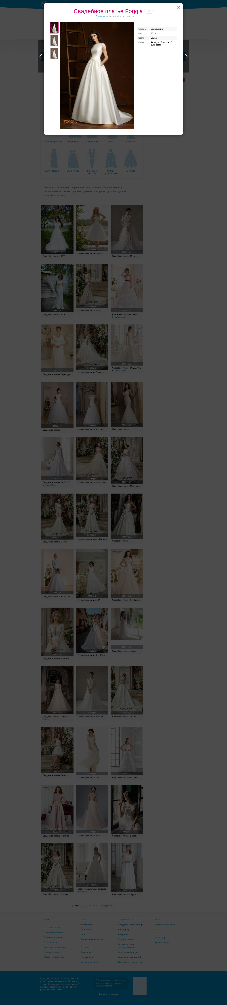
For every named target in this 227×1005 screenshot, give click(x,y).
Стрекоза (100, 16)
